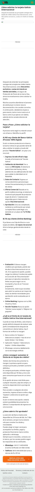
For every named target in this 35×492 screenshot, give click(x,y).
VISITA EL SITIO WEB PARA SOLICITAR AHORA (16, 459)
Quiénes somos (7, 473)
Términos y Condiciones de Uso (25, 470)
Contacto (24, 473)
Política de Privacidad (7, 470)
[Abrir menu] (32, 2)
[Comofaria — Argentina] (4, 2)
